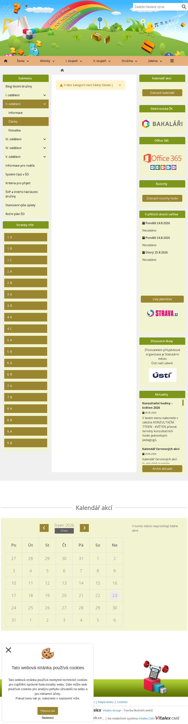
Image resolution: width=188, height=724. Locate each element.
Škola (21, 61)
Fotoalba (14, 130)
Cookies (122, 702)
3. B (9, 306)
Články (13, 122)
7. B (9, 397)
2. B (9, 283)
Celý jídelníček (162, 299)
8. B (9, 420)
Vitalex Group (112, 710)
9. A (9, 431)
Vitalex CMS (147, 718)
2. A (9, 271)
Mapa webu (105, 702)
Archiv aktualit (162, 469)
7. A (9, 386)
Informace (15, 113)
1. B (9, 249)
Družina (127, 61)
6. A (9, 363)
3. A (9, 294)
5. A (9, 340)
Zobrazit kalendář (162, 93)
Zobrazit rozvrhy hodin (162, 198)
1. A (9, 237)
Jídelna (153, 61)
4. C (9, 329)
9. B (9, 443)
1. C (9, 260)
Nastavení (48, 717)
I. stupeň (72, 61)
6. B (9, 374)
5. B (9, 352)
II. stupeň (100, 61)
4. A (9, 317)
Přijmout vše (48, 710)
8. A (9, 409)
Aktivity (45, 61)
